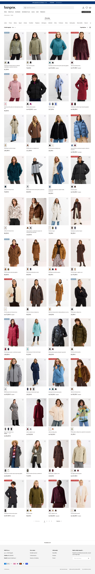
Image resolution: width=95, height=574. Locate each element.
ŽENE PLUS (11, 12)
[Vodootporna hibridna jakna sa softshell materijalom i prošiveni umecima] (14, 46)
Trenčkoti (31, 23)
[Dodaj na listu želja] (22, 33)
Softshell (50, 23)
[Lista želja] (87, 7)
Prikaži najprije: (7, 27)
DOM (37, 12)
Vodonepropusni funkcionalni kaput (33, 352)
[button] (90, 7)
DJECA (33, 12)
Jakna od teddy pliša (53, 432)
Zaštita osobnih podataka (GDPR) (74, 569)
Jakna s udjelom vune (30, 432)
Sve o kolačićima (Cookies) (86, 569)
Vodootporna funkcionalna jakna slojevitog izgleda (58, 65)
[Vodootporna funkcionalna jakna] (59, 372)
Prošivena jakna (74, 189)
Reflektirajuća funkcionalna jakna (10, 392)
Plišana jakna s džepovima (76, 312)
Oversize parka (29, 513)
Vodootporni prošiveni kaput (9, 148)
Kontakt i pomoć (33, 553)
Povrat (53, 558)
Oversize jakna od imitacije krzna (10, 312)
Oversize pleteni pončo (75, 513)
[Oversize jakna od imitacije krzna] (14, 292)
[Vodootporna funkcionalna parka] (14, 494)
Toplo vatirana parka (30, 65)
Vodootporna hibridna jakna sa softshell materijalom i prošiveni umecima (12, 66)
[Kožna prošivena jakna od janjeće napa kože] (59, 332)
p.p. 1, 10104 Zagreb (8, 553)
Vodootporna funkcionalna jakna (55, 392)
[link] (36, 521)
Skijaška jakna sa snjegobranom (32, 148)
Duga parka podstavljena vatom (32, 272)
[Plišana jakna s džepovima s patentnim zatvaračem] (81, 412)
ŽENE (5, 12)
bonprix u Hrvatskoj (34, 558)
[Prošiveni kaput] (59, 87)
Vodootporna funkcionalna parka (10, 513)
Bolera (15, 23)
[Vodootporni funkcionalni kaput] (36, 372)
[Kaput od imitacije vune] (14, 412)
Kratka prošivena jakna (30, 107)
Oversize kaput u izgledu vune (76, 272)
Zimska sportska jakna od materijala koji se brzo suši (13, 107)
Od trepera (44, 23)
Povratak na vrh (47, 542)
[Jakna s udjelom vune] (36, 412)
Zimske (12, 15)
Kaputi (20, 23)
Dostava (54, 555)
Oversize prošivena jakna (76, 352)
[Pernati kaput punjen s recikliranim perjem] (14, 332)
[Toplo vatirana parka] (36, 46)
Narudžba (54, 553)
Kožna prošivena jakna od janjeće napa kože (57, 352)
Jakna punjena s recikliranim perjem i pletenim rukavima (80, 149)
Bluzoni (86, 23)
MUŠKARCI (17, 12)
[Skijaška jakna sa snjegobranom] (36, 128)
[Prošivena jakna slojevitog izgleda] (14, 252)
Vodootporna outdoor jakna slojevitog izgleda (13, 473)
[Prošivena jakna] (81, 170)
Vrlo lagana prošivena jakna (76, 473)
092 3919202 (8, 555)
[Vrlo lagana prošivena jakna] (81, 454)
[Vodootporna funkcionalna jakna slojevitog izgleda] (59, 46)
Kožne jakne (72, 23)
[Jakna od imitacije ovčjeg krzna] (36, 292)
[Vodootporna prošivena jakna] (59, 252)
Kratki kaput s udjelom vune (54, 473)
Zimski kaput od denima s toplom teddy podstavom (56, 190)
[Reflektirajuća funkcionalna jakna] (14, 372)
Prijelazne (37, 23)
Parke (66, 23)
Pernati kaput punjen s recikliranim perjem (12, 352)
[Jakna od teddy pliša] (59, 412)
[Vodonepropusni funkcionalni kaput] (36, 332)
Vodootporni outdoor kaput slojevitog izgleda (80, 107)
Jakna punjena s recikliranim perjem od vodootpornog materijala (34, 231)
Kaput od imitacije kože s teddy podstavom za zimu (59, 312)
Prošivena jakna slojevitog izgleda (10, 272)
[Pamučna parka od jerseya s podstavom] (36, 454)
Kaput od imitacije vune (9, 432)
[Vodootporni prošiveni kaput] (14, 128)
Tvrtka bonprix (33, 555)
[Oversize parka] (36, 494)
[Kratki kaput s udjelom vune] (59, 454)
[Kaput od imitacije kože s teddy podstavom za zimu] (59, 292)
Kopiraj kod (59, 2)
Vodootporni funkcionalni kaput (32, 392)
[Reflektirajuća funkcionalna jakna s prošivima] (36, 170)
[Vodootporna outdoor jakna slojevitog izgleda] (14, 454)
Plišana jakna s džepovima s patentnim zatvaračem (81, 432)
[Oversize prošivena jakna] (81, 332)
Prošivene (61, 23)
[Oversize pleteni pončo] (81, 494)
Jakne (5, 23)
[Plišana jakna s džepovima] (81, 292)
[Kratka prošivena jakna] (36, 87)
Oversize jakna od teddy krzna (54, 148)
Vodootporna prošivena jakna (54, 272)
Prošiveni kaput (52, 107)
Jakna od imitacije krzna (75, 65)
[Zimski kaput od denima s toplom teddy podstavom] (59, 170)
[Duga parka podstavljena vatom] (36, 252)
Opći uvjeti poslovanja (63, 569)
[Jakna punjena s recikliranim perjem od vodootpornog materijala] (36, 211)
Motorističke (79, 23)
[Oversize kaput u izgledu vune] (81, 252)
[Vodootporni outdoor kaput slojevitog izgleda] (81, 87)
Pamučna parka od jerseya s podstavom (34, 473)
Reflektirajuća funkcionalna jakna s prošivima (35, 189)
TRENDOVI (42, 12)
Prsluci (10, 23)
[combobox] (48, 7)
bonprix (8, 569)
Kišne (55, 23)
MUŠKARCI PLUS (26, 12)
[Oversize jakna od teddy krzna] (59, 128)
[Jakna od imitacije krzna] (81, 46)
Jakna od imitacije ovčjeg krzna (32, 312)
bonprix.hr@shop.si (10, 558)
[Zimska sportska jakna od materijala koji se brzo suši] (14, 87)
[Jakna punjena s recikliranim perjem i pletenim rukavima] (81, 128)
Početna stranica (7, 15)
